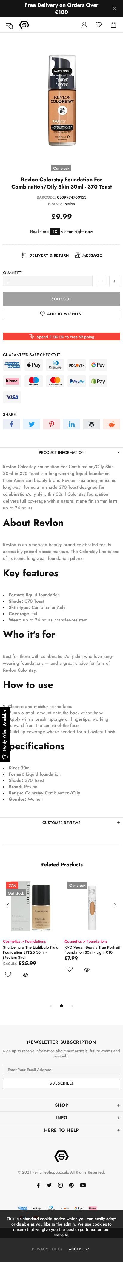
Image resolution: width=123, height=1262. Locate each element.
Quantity (12, 272)
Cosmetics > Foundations (53, 941)
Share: (10, 414)
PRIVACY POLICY (47, 1249)
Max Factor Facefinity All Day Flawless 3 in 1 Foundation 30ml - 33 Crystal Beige (59, 952)
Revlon (69, 203)
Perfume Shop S (24, 25)
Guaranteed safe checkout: (32, 354)
